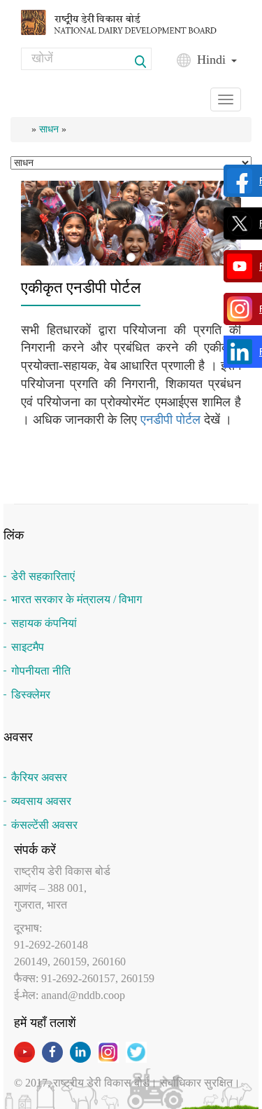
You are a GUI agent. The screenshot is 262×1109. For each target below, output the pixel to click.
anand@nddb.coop (83, 995)
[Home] (131, 21)
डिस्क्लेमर (30, 695)
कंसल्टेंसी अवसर (44, 825)
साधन (49, 129)
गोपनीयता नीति (41, 671)
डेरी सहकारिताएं (43, 576)
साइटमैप (27, 647)
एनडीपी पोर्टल (170, 420)
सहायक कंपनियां (44, 623)
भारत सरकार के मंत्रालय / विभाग (76, 599)
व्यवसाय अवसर (41, 801)
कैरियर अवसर (39, 777)
